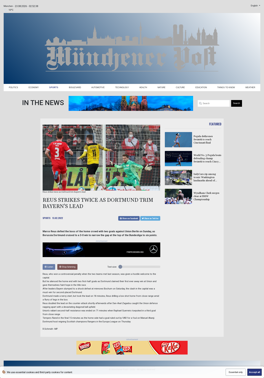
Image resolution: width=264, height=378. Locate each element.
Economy (34, 87)
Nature (161, 87)
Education (201, 87)
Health (143, 87)
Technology (122, 87)
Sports (53, 87)
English (254, 5)
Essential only (236, 372)
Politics (13, 87)
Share (130, 218)
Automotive (98, 87)
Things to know (226, 87)
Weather (250, 87)
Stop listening (68, 267)
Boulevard (75, 87)
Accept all (254, 372)
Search (236, 103)
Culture (180, 87)
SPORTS (46, 218)
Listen (50, 267)
